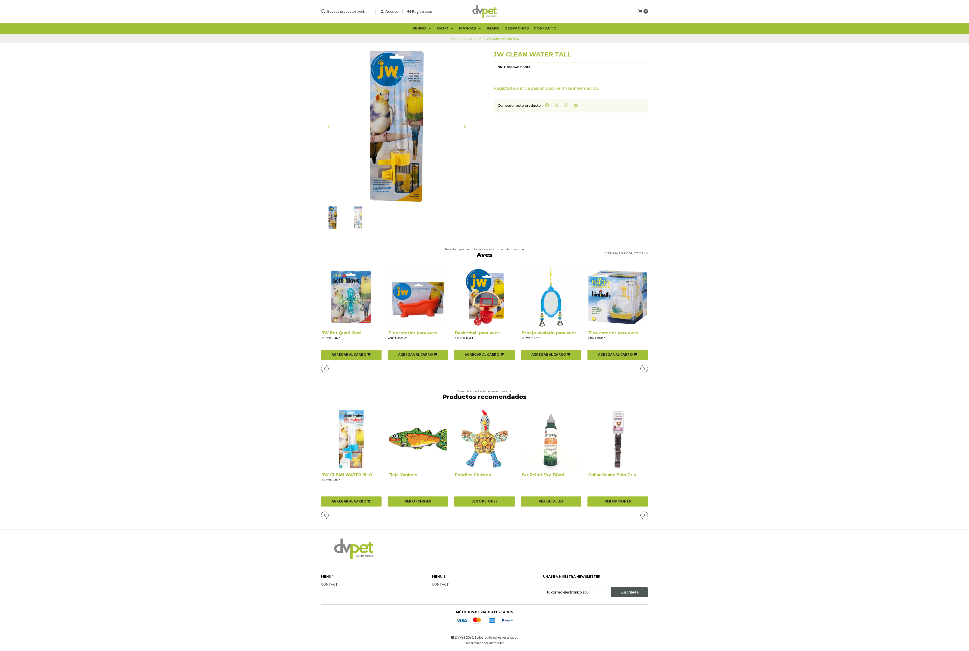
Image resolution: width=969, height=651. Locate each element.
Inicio (453, 38)
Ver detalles (551, 501)
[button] (351, 355)
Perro (419, 28)
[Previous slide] (329, 126)
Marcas (468, 28)
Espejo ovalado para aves (549, 333)
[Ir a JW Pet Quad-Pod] (351, 297)
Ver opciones (418, 501)
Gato (443, 28)
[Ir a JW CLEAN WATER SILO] (351, 439)
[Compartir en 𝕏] (557, 105)
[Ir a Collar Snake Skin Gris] (617, 439)
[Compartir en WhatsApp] (566, 105)
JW (479, 38)
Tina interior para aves (412, 333)
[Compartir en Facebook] (547, 105)
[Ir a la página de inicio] (484, 11)
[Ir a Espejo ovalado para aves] (551, 297)
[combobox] (346, 11)
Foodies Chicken (473, 474)
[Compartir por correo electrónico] (576, 105)
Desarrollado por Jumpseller (484, 643)
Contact (329, 584)
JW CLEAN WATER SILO (347, 474)
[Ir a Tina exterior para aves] (617, 297)
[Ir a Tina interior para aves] (417, 297)
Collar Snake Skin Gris (612, 474)
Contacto (545, 28)
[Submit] (323, 11)
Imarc (493, 28)
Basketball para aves (477, 333)
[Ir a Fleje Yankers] (417, 439)
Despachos (516, 28)
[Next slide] (464, 126)
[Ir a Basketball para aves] (484, 297)
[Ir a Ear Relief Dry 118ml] (551, 439)
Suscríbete (630, 592)
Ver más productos (624, 253)
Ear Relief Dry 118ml (543, 474)
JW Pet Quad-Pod (341, 333)
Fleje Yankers (402, 474)
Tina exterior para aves (613, 333)
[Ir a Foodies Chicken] (484, 439)
